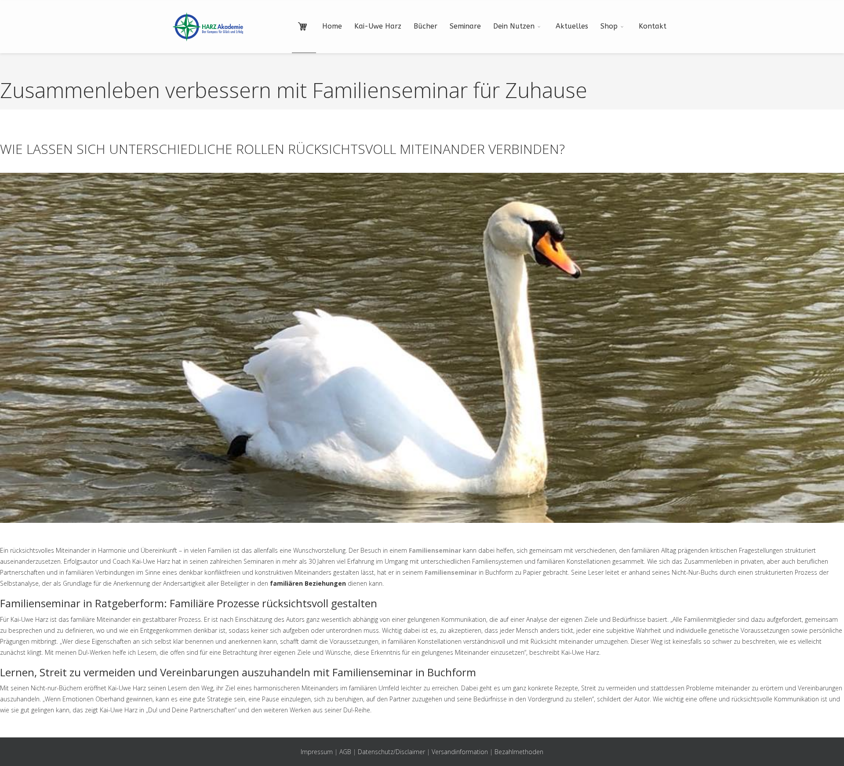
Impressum (317, 752)
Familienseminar (435, 550)
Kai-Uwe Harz (377, 26)
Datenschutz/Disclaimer (391, 752)
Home (332, 26)
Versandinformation (460, 752)
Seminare (465, 26)
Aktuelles (572, 26)
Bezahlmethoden (519, 752)
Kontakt (652, 26)
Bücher (425, 26)
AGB (345, 752)
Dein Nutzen (514, 26)
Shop (609, 26)
